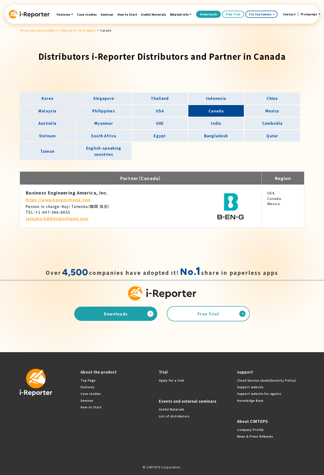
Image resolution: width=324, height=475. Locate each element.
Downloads (208, 14)
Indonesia (216, 98)
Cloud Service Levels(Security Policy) (266, 380)
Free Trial (233, 14)
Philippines (103, 110)
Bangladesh (216, 135)
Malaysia (47, 110)
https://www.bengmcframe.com (58, 200)
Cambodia (272, 123)
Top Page (88, 380)
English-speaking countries (103, 151)
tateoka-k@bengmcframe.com (57, 218)
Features (63, 14)
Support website (250, 387)
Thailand (160, 98)
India (216, 123)
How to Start (127, 14)
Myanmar (103, 123)
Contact (289, 14)
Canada (216, 110)
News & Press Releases (255, 436)
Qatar (272, 135)
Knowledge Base (250, 400)
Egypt (160, 135)
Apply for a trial (171, 380)
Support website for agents (259, 394)
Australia (47, 123)
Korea (47, 98)
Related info (179, 14)
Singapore (103, 98)
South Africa (103, 135)
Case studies (87, 14)
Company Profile (250, 430)
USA (160, 110)
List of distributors (174, 416)
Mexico (272, 110)
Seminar (107, 14)
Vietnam (47, 135)
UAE (160, 123)
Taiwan (47, 151)
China (272, 98)
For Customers (260, 14)
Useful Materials (153, 14)
